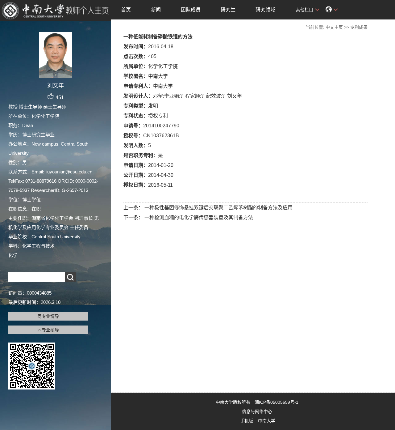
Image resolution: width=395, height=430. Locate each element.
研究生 (228, 9)
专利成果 (359, 27)
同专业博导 (48, 316)
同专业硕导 (48, 329)
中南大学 (266, 420)
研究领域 (265, 9)
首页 (126, 9)
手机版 (246, 420)
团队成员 (191, 9)
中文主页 (334, 27)
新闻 (156, 9)
